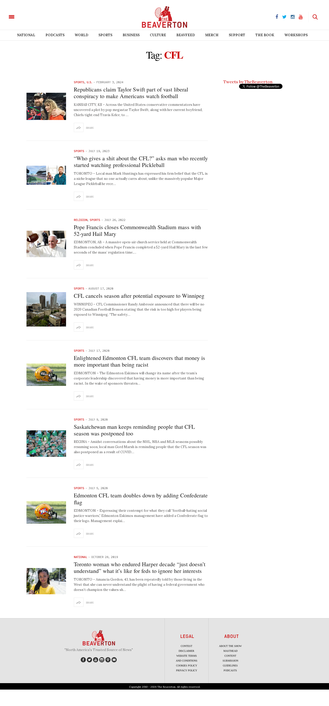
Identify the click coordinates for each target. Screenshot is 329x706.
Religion (80, 219)
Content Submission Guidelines (230, 660)
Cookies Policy (186, 665)
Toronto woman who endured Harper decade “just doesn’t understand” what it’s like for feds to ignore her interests (139, 567)
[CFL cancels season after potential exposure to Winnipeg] (46, 309)
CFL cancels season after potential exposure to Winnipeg (139, 295)
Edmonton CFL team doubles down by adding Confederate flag (141, 498)
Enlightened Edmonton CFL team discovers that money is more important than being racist (139, 361)
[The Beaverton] (28, 16)
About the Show (230, 646)
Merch (211, 35)
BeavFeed (185, 35)
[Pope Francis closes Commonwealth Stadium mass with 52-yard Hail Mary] (46, 244)
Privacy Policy (186, 670)
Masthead (230, 650)
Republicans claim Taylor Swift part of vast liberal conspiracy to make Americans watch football (131, 93)
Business (131, 35)
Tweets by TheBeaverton (247, 81)
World (81, 35)
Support (237, 35)
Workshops (296, 35)
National (26, 35)
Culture (158, 35)
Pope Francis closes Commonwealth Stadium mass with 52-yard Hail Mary (137, 230)
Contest (186, 646)
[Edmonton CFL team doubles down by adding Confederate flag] (46, 512)
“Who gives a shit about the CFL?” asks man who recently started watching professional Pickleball (141, 161)
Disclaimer (186, 650)
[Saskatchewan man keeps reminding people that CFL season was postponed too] (46, 443)
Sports (105, 35)
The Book (264, 35)
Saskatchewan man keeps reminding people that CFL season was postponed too (134, 430)
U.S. (89, 82)
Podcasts (55, 35)
